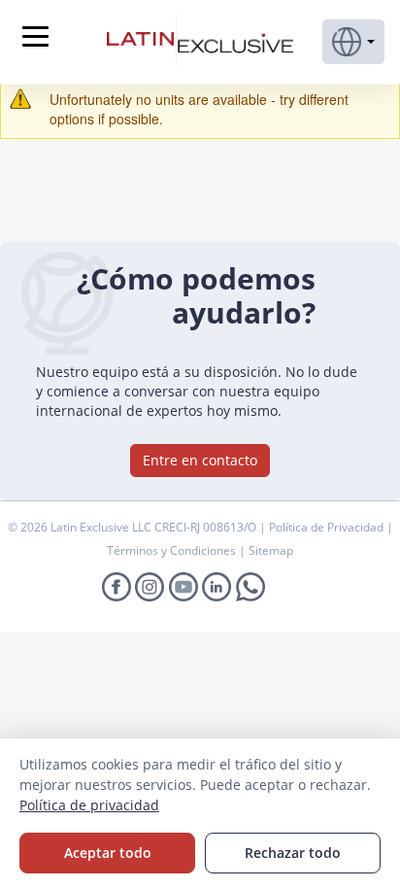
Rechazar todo (293, 852)
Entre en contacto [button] (200, 460)
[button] (353, 41)
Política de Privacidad (327, 527)
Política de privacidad (89, 805)
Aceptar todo (107, 852)
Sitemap (271, 550)
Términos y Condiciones (173, 550)
